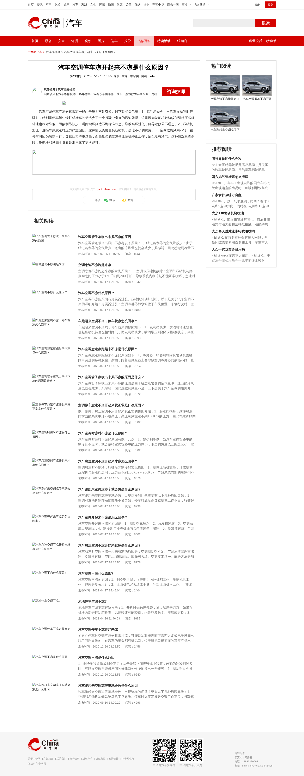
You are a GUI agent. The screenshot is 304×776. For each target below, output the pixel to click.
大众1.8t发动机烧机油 (228, 213)
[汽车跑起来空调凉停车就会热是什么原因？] (51, 488)
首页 (31, 4)
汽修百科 (144, 41)
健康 (120, 4)
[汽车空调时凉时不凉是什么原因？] (51, 432)
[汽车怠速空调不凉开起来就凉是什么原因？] (51, 544)
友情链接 (113, 758)
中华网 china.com (45, 23)
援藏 (102, 4)
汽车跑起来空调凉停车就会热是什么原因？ (109, 489)
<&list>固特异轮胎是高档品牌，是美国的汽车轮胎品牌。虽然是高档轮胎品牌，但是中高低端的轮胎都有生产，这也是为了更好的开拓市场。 (240, 167)
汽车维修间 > (54, 52)
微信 (112, 200)
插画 (111, 4)
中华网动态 (128, 758)
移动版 (271, 41)
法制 (146, 4)
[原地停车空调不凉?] (51, 600)
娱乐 (66, 4)
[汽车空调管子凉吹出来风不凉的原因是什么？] (51, 376)
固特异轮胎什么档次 (227, 158)
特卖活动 (164, 41)
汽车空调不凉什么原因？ (96, 293)
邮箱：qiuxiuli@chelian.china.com (254, 765)
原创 (48, 41)
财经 (57, 4)
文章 (61, 41)
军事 (48, 4)
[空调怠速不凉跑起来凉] (51, 264)
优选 (137, 4)
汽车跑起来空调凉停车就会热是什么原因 (108, 685)
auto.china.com (107, 189)
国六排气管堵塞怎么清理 (230, 177)
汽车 (75, 4)
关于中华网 (34, 758)
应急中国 (173, 4)
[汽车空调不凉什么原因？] (51, 292)
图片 (101, 41)
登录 (270, 4)
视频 (88, 41)
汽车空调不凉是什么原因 (96, 657)
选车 (114, 41)
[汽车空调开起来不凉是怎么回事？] (51, 516)
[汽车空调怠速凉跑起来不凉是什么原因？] (51, 348)
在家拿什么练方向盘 (227, 195)
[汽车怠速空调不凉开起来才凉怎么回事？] (51, 460)
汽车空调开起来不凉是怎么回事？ (103, 517)
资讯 (40, 4)
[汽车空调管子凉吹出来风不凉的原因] (51, 236)
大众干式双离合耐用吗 (228, 249)
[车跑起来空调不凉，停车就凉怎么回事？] (51, 320)
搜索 (266, 23)
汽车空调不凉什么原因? (95, 573)
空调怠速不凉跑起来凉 (94, 265)
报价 (127, 41)
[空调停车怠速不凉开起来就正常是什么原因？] (51, 404)
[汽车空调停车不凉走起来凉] (51, 628)
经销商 (182, 41)
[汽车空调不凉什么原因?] (51, 572)
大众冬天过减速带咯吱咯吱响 (233, 231)
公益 (129, 4)
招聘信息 (74, 758)
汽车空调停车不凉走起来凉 (98, 629)
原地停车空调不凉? (92, 601)
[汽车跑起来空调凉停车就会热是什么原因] (51, 685)
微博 (130, 200)
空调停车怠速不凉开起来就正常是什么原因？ (111, 405)
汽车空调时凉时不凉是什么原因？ (103, 433)
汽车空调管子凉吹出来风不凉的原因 (104, 237)
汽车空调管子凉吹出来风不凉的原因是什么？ (111, 377)
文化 (93, 4)
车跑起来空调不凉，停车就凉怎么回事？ (108, 321)
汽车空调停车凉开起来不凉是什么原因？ (90, 52)
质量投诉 (255, 41)
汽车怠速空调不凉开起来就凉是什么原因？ (109, 545)
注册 (257, 4)
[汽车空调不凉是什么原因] (51, 656)
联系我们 (61, 758)
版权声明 (87, 758)
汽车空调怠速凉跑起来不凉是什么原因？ (108, 349)
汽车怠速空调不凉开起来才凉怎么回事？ (108, 461)
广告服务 (48, 758)
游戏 (84, 4)
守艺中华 (158, 4)
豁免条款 (100, 758)
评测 (74, 41)
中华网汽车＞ (36, 52)
